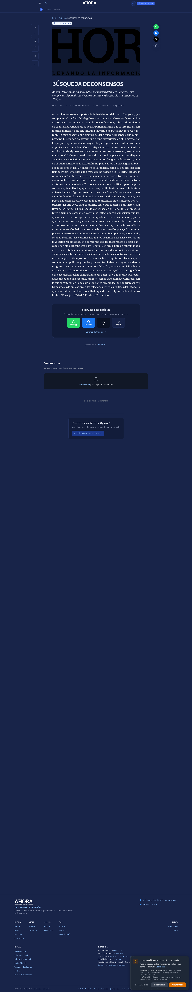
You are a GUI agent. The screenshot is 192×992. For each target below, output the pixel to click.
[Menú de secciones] (39, 3)
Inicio (54, 18)
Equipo (124, 989)
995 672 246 (117, 950)
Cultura (32, 926)
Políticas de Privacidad (22, 959)
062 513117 (114, 956)
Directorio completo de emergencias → (112, 965)
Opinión (48, 9)
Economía (18, 934)
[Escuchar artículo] (35, 56)
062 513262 (124, 956)
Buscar (61, 930)
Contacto (174, 930)
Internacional (19, 938)
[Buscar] (46, 3)
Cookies (17, 971)
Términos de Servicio (101, 989)
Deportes (17, 930)
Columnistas (48, 930)
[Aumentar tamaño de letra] (35, 27)
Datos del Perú (64, 934)
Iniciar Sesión (173, 926)
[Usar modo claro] (133, 3)
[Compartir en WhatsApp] (156, 26)
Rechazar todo (141, 985)
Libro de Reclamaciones (23, 975)
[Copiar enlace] (156, 45)
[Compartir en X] (156, 39)
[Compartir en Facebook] (156, 33)
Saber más (160, 967)
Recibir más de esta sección (86, 433)
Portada (62, 926)
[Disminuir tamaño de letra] (35, 33)
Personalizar (159, 985)
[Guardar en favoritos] (35, 40)
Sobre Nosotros (20, 951)
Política (17, 926)
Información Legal (21, 955)
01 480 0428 (118, 953)
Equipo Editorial (20, 963)
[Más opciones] (35, 63)
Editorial (47, 926)
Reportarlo (102, 344)
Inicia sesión (84, 384)
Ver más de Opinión (94, 332)
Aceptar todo (177, 985)
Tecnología (33, 930)
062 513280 (117, 959)
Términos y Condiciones (23, 967)
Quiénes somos (115, 989)
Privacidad (88, 989)
